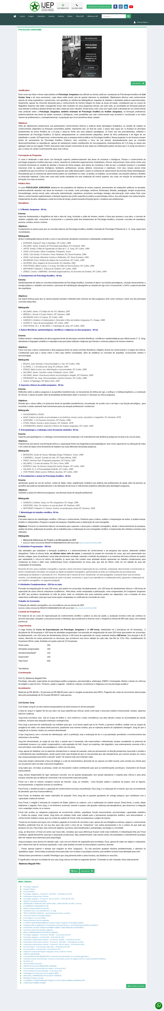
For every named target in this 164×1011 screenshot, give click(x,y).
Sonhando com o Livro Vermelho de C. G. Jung (39, 911)
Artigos (31, 16)
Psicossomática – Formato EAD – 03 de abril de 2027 (42, 949)
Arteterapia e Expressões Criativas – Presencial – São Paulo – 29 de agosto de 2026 (53, 942)
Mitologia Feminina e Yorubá (33, 978)
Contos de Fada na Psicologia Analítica (37, 915)
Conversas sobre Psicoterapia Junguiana (38, 930)
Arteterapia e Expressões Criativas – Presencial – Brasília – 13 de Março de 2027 (52, 939)
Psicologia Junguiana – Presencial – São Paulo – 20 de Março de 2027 (47, 894)
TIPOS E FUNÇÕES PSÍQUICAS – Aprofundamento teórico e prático (46, 913)
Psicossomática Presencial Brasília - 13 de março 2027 (42, 971)
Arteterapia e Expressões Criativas (36, 896)
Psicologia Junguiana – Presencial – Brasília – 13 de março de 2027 (47, 935)
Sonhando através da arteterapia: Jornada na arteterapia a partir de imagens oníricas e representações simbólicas (64, 959)
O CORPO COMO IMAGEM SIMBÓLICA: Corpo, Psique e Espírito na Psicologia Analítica (53, 923)
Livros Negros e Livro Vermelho (34, 918)
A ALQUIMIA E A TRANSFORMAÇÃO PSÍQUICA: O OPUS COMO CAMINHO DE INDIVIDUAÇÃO (54, 980)
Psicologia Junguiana (30, 887)
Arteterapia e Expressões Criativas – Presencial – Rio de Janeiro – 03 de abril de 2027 (54, 944)
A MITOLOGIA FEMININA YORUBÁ (34, 983)
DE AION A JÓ (28, 961)
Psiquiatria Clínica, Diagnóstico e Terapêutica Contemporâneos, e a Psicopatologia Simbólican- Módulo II (60, 925)
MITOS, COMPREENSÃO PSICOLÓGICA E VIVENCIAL (40, 932)
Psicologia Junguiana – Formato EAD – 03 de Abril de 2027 (43, 937)
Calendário (41, 16)
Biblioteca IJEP (93, 16)
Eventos (52, 16)
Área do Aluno (141, 22)
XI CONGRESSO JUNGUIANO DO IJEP (36, 906)
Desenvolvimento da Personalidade (36, 920)
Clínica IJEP (80, 16)
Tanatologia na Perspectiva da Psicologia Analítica (41, 973)
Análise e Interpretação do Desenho (36, 908)
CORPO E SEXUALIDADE (31, 954)
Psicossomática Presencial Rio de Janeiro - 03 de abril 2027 (44, 968)
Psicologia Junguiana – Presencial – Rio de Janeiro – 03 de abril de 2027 (48, 899)
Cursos (23, 16)
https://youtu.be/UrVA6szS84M (90, 543)
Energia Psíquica (29, 889)
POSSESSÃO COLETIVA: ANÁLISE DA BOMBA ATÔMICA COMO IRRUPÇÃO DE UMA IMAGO (53, 927)
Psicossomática (29, 891)
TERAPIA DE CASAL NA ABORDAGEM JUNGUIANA (40, 966)
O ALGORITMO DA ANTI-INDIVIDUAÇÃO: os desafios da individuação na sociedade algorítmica (56, 956)
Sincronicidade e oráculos (32, 963)
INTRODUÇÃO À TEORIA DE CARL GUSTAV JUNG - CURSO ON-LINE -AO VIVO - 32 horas (52, 903)
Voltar (75, 871)
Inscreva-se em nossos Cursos (99, 7)
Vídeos (69, 16)
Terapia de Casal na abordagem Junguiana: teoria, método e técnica (47, 951)
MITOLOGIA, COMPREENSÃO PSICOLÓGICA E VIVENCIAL (42, 975)
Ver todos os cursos (136, 986)
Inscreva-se (137, 83)
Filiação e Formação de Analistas (35, 901)
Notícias (61, 16)
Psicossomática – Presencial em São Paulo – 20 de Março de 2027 (46, 947)
